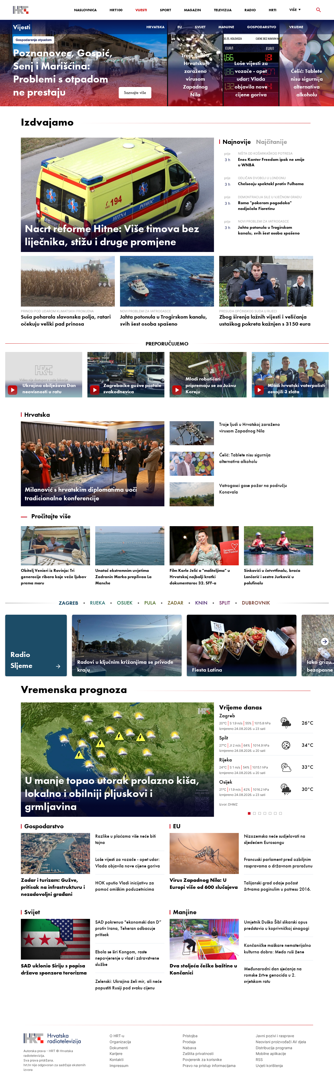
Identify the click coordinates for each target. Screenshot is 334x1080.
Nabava (189, 1048)
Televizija (222, 10)
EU (179, 27)
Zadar (175, 603)
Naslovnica (85, 10)
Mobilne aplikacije (271, 1053)
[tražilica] (318, 10)
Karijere (116, 1053)
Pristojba (190, 1036)
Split (224, 603)
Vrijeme (296, 27)
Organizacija (120, 1042)
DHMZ (233, 804)
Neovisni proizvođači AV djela (281, 1042)
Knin (201, 603)
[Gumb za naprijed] (310, 813)
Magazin (192, 10)
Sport (165, 10)
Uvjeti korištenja (269, 1065)
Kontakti (116, 1059)
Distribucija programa (274, 1048)
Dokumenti (119, 1048)
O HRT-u (117, 1036)
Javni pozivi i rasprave (275, 1036)
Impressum (119, 1065)
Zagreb (68, 603)
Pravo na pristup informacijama (209, 1065)
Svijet (200, 27)
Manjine (226, 27)
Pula (150, 603)
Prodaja (189, 1042)
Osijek (125, 603)
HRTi (272, 10)
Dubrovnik (256, 603)
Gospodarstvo (261, 27)
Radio (250, 10)
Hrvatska (155, 27)
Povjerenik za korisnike (202, 1059)
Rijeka (97, 603)
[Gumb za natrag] (222, 813)
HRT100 (116, 10)
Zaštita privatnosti (198, 1053)
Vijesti (141, 10)
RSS (259, 1059)
